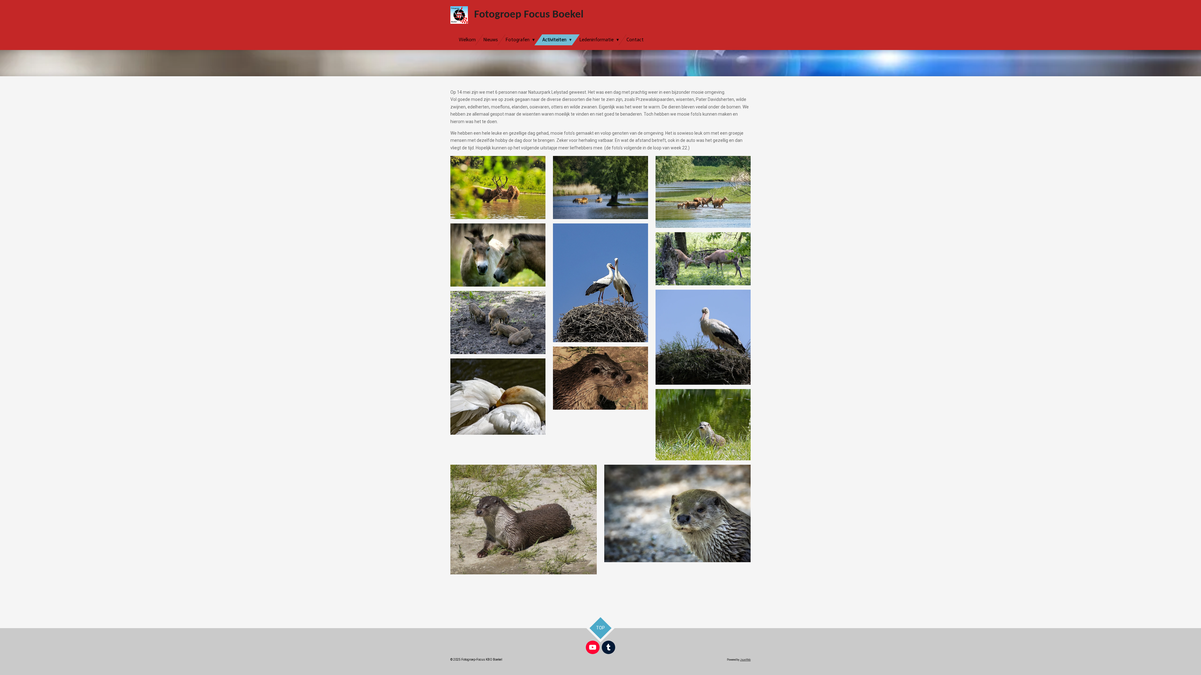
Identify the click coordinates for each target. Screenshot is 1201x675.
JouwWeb (745, 659)
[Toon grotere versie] (497, 187)
